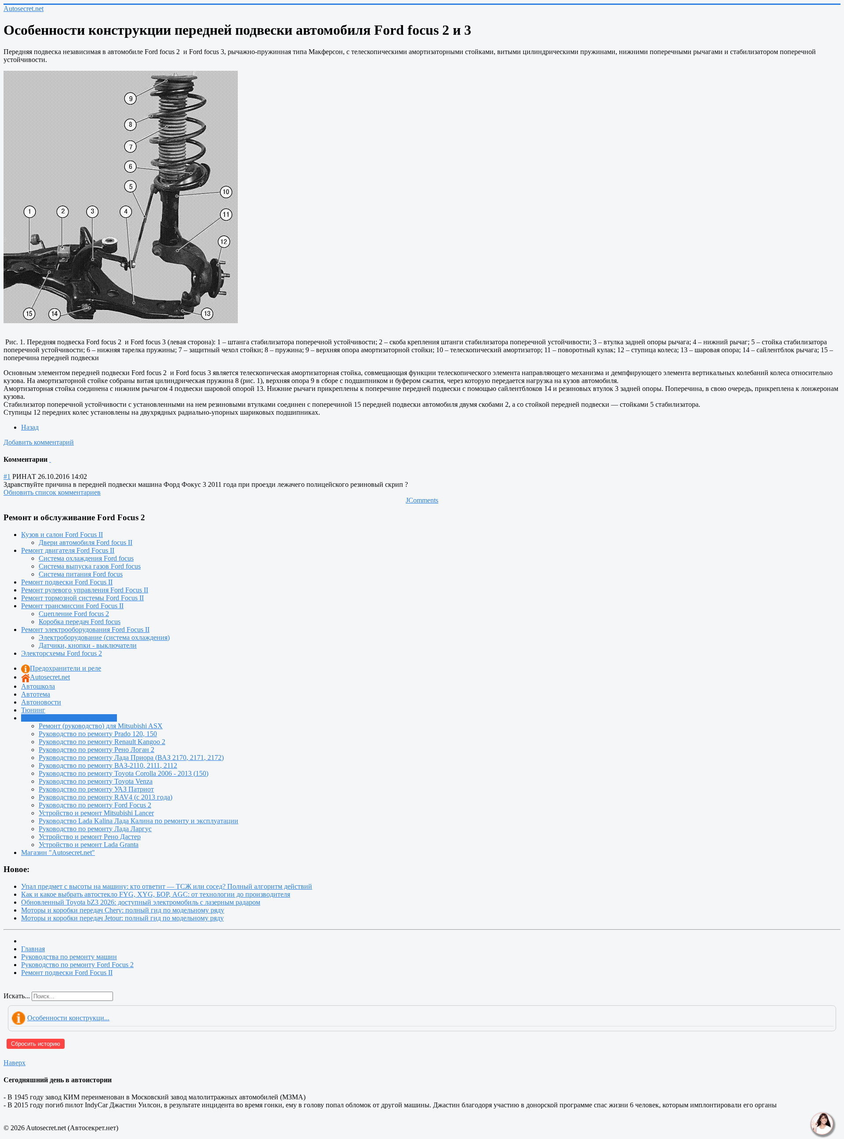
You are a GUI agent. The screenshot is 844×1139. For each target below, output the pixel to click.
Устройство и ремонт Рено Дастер (90, 836)
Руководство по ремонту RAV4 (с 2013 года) (105, 797)
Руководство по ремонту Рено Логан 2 (96, 749)
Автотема (35, 694)
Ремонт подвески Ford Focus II (67, 582)
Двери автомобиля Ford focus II (85, 542)
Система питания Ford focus (81, 574)
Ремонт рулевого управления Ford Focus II (84, 590)
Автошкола (38, 686)
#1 (7, 476)
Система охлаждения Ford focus (86, 558)
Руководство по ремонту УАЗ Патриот (96, 789)
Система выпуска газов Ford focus (90, 566)
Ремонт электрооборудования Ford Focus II (85, 629)
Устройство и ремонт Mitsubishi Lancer (96, 813)
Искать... (17, 996)
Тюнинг (33, 710)
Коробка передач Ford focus (79, 621)
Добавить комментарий (39, 442)
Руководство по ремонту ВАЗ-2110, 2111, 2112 (108, 765)
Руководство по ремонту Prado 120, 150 (98, 733)
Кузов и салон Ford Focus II (62, 534)
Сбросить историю (35, 1043)
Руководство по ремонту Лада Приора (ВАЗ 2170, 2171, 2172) (131, 757)
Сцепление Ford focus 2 (74, 613)
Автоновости (41, 702)
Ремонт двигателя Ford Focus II (67, 550)
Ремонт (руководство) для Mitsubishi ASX (101, 726)
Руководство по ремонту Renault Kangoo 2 (102, 741)
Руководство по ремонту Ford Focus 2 (95, 805)
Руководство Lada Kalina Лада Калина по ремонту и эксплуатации (138, 821)
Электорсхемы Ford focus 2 (61, 653)
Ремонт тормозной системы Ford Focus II (82, 598)
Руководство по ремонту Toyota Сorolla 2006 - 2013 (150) (123, 773)
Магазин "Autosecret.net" (58, 852)
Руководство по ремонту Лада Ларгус (95, 828)
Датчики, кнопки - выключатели (88, 645)
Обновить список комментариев (52, 492)
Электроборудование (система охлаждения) (104, 637)
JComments (422, 500)
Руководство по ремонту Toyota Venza (96, 781)
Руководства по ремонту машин (69, 718)
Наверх (14, 1062)
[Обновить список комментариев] (50, 459)
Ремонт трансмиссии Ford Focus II (72, 606)
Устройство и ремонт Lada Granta (88, 844)
